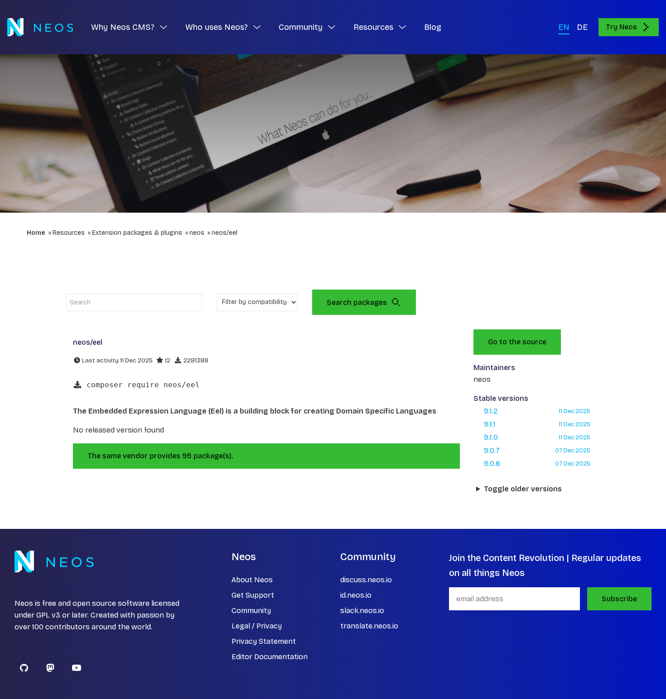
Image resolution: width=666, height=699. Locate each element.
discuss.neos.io (366, 579)
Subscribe (619, 598)
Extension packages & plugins (137, 233)
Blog (432, 27)
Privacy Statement (264, 641)
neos (196, 233)
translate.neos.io (369, 626)
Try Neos (621, 27)
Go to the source (517, 342)
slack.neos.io (362, 610)
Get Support (253, 595)
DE (582, 27)
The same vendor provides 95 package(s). (160, 456)
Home (36, 233)
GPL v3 (48, 615)
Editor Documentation (270, 656)
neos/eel (224, 233)
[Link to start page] (40, 27)
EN (563, 27)
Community (251, 610)
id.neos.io (356, 595)
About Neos (252, 579)
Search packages (357, 302)
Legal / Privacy (257, 626)
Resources (69, 233)
